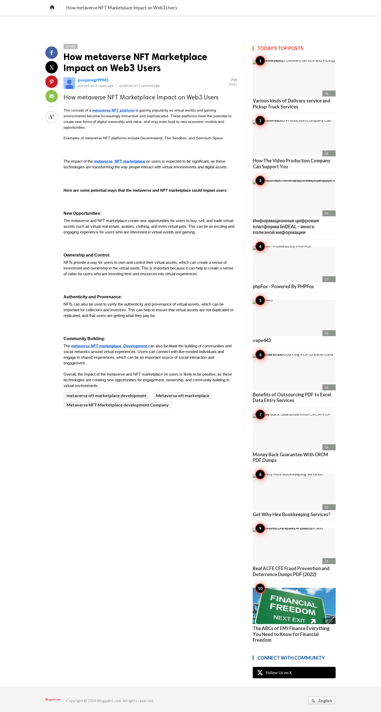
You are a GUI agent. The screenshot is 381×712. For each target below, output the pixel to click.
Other (71, 46)
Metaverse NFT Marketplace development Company (118, 404)
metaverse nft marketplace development (106, 395)
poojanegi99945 (93, 79)
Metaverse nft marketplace (182, 395)
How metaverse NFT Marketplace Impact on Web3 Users (135, 62)
